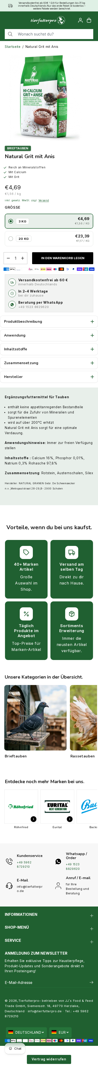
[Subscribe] (91, 982)
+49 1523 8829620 (33, 307)
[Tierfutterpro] (48, 20)
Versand (44, 200)
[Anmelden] (80, 20)
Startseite (13, 47)
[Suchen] (10, 34)
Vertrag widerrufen (49, 1059)
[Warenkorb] (89, 20)
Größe (12, 207)
